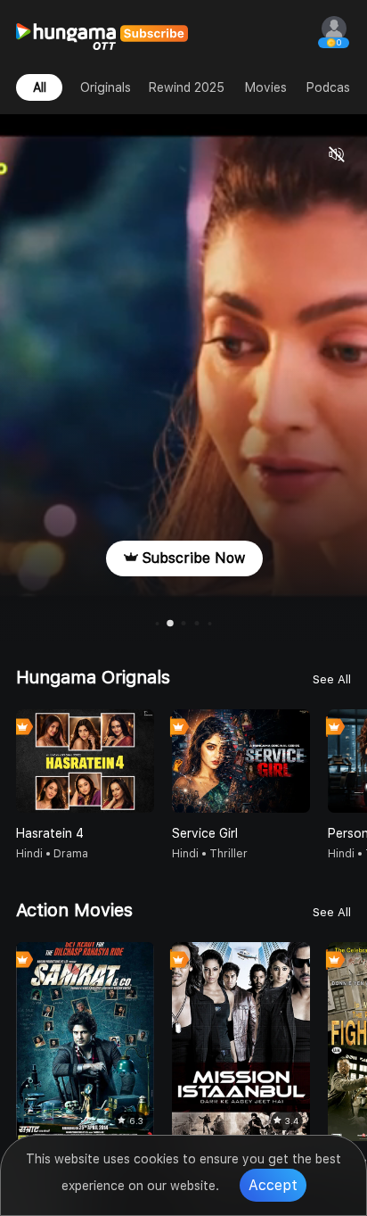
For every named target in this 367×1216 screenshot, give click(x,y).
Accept (273, 1185)
